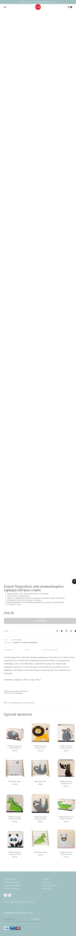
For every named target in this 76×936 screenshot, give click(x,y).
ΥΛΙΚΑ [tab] (27, 650)
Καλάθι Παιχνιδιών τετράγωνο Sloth (40, 818)
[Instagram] (9, 895)
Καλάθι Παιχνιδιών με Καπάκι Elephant (14, 747)
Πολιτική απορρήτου (11, 888)
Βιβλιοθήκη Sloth (40, 781)
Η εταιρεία (45, 879)
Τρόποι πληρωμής (10, 879)
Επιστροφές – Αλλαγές (12, 885)
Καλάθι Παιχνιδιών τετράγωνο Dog (66, 782)
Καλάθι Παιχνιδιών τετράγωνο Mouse (66, 747)
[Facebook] (5, 895)
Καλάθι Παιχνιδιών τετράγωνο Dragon (14, 818)
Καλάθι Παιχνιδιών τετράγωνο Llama (66, 853)
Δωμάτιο (17, 642)
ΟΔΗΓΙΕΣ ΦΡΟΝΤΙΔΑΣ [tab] (49, 650)
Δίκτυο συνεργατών (49, 885)
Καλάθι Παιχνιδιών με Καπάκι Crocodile (66, 818)
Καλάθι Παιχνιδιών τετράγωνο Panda (14, 853)
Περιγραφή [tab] (8, 650)
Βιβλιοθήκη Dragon (40, 852)
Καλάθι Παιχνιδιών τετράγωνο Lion (40, 747)
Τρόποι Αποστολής (11, 882)
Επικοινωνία (46, 888)
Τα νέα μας (46, 882)
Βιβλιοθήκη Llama (15, 781)
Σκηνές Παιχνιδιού (29, 642)
